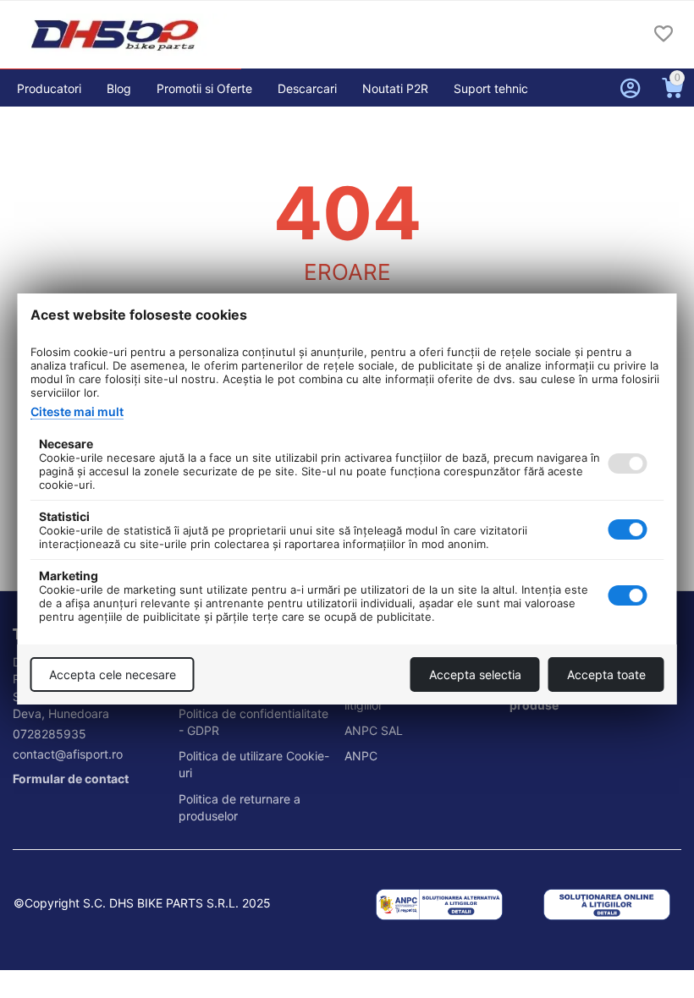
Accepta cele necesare (112, 674)
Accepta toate (606, 674)
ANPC (360, 755)
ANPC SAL (373, 730)
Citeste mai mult (77, 411)
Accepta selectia (475, 674)
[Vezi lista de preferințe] (664, 35)
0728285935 (49, 734)
